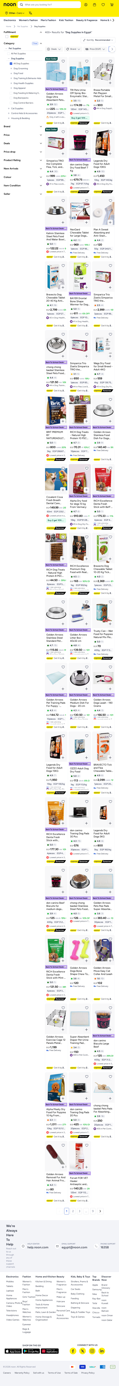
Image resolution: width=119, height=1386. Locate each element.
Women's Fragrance (61, 1283)
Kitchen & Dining (43, 1281)
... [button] (86, 1211)
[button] (59, 1211)
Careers (7, 1373)
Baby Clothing (77, 1294)
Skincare (61, 1306)
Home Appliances (11, 1297)
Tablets (9, 1286)
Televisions (11, 1310)
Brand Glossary (105, 1286)
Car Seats (75, 1289)
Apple (95, 1285)
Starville (96, 1308)
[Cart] (111, 4)
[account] (85, 4)
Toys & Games (78, 1317)
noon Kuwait (104, 1302)
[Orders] (94, 4)
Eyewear (26, 1324)
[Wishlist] (103, 4)
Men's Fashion (26, 1291)
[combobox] (52, 4)
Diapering (75, 1307)
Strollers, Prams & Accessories (79, 1283)
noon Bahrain (105, 1309)
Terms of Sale (71, 1373)
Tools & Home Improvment (42, 1306)
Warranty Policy (22, 1373)
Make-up (61, 1297)
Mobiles (10, 1281)
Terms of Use (54, 1373)
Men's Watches (26, 1311)
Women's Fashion (26, 1283)
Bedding (39, 1286)
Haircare (61, 1301)
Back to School (105, 1294)
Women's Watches (26, 1318)
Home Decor (41, 1295)
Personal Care (63, 1310)
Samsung (96, 1289)
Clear (35, 43)
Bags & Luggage (26, 1330)
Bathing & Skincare (80, 1303)
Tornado (96, 1317)
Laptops (10, 1290)
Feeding (75, 1298)
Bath (37, 1290)
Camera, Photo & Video (14, 1304)
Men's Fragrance (61, 1291)
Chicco (95, 1312)
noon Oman (107, 1315)
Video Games (12, 1319)
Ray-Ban (96, 1298)
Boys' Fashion (26, 1303)
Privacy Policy (88, 1373)
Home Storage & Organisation (43, 1318)
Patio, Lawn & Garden (45, 1312)
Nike (94, 1294)
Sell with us (38, 1373)
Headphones (12, 1315)
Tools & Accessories (63, 1317)
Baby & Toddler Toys (80, 1312)
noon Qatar (106, 1320)
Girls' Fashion (28, 1297)
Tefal (94, 1303)
